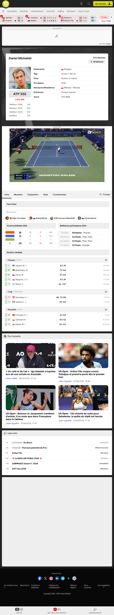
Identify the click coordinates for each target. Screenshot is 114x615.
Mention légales (73, 586)
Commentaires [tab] (59, 194)
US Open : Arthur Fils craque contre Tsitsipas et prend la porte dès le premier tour (81, 374)
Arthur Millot (11, 378)
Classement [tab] (32, 194)
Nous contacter (87, 586)
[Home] (3, 11)
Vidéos (61, 11)
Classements (37, 11)
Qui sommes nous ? (11, 586)
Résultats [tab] (18, 194)
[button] (89, 3)
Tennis (19, 612)
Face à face (84, 11)
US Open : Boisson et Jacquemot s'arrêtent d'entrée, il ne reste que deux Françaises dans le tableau (30, 416)
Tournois (50, 11)
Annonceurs (24, 585)
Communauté (95, 612)
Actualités (12, 11)
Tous (106, 21)
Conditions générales (35, 586)
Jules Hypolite (65, 381)
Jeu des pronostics (57, 612)
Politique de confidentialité (54, 586)
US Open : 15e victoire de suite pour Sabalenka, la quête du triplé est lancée (80, 415)
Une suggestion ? (104, 586)
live (104, 17)
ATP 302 (19, 94)
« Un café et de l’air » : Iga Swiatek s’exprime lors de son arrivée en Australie (31, 373)
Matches (24, 11)
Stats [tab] (45, 194)
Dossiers (71, 11)
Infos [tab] (6, 194)
